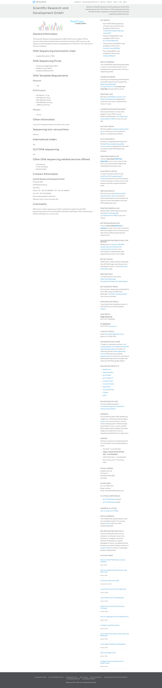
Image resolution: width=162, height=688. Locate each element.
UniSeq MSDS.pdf (109, 56)
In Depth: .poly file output (109, 625)
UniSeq (105, 392)
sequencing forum (106, 356)
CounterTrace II (108, 384)
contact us (113, 326)
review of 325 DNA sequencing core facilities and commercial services (112, 247)
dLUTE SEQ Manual (109, 499)
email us (103, 309)
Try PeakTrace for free (108, 86)
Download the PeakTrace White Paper (114, 281)
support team (105, 548)
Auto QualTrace (108, 389)
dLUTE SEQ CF (108, 378)
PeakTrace (107, 369)
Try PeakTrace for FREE (108, 215)
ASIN (104, 395)
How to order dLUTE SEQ (109, 511)
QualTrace (106, 387)
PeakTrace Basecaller (108, 84)
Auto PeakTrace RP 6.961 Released (113, 589)
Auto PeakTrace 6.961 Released (112, 598)
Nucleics (34, 2)
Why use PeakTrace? (108, 653)
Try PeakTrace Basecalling (117, 294)
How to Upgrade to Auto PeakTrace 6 (114, 617)
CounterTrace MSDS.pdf (111, 48)
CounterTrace (108, 381)
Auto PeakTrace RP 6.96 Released (112, 644)
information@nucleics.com (114, 334)
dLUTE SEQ (107, 375)
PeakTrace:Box (108, 372)
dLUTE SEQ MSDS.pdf (110, 41)
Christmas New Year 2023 (109, 581)
